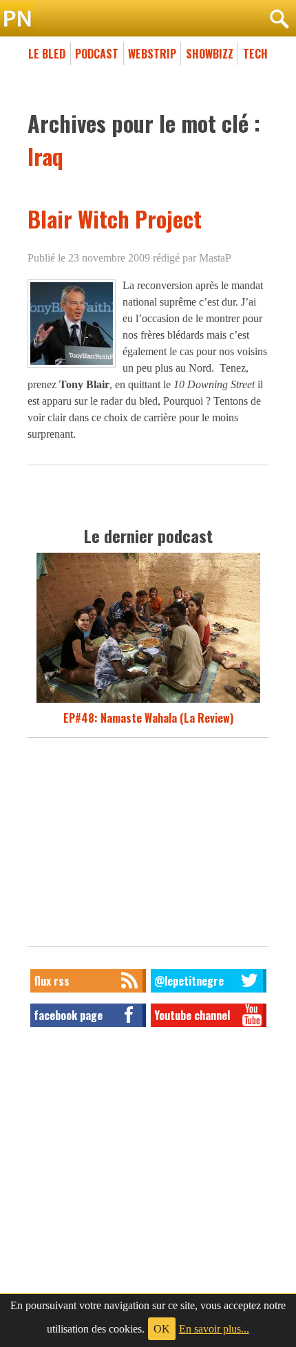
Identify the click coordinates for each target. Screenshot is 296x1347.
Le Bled (46, 53)
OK (162, 1329)
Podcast (96, 53)
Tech (255, 53)
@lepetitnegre (189, 981)
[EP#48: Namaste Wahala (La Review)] (148, 701)
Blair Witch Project (115, 218)
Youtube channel (192, 1015)
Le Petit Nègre (148, 19)
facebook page (68, 1015)
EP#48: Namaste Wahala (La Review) (148, 718)
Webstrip (152, 53)
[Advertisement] (148, 846)
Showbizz (209, 53)
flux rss (52, 981)
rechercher (279, 19)
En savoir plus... (214, 1329)
